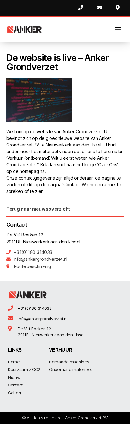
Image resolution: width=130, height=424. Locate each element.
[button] (38, 208)
